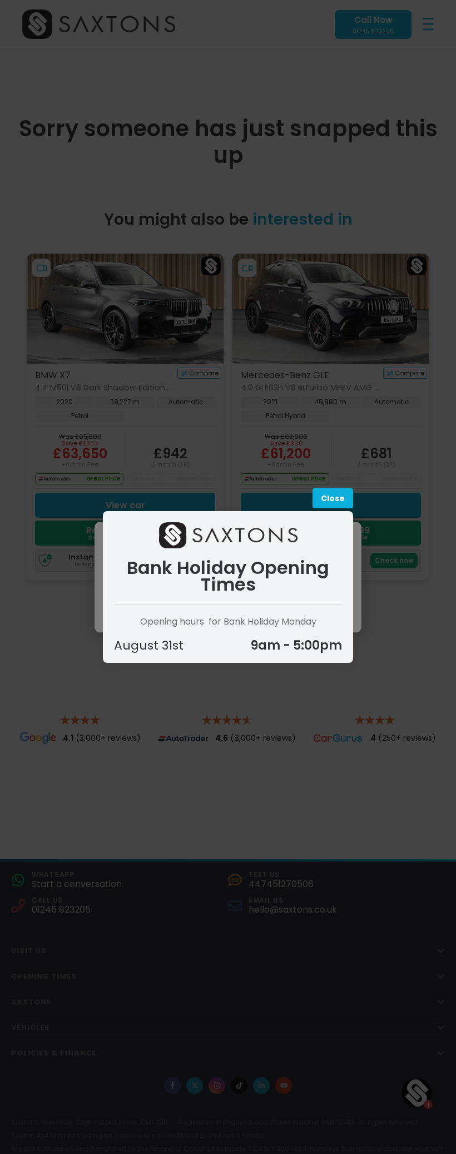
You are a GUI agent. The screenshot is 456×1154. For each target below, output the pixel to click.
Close (333, 498)
